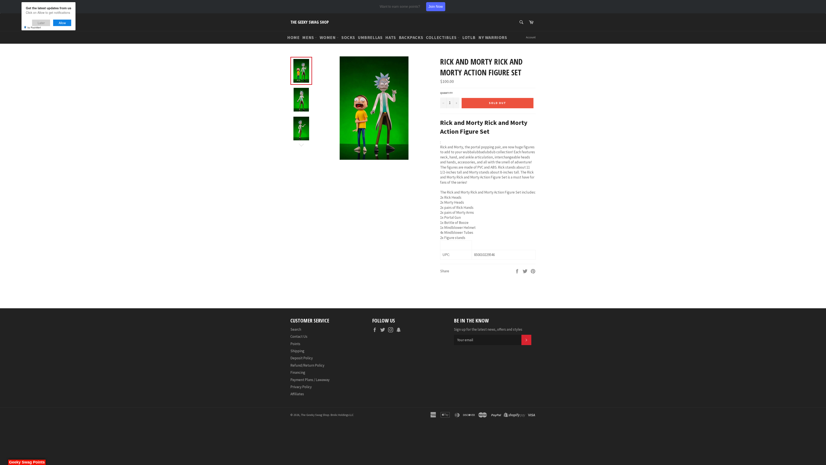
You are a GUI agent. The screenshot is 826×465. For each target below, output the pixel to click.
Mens (308, 37)
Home (293, 37)
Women (328, 37)
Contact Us (298, 336)
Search (295, 329)
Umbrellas (370, 37)
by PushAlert (34, 27)
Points (295, 343)
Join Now (435, 6)
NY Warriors (492, 37)
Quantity (446, 93)
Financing (297, 372)
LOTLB (469, 37)
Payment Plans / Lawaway (310, 379)
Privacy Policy (301, 386)
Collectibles (442, 37)
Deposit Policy (301, 358)
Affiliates (297, 394)
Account (531, 37)
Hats (390, 37)
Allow (62, 23)
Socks (348, 37)
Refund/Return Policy (307, 365)
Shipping (297, 351)
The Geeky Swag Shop (309, 22)
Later (41, 23)
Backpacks (411, 37)
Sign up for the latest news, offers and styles (488, 329)
